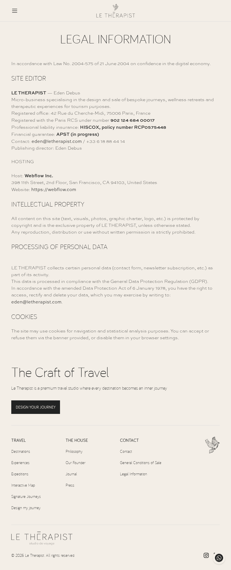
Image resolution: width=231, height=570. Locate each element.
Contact (126, 451)
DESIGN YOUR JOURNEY (35, 407)
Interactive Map (23, 485)
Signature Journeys (26, 496)
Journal (71, 473)
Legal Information (133, 473)
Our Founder (75, 462)
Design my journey (26, 507)
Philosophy (74, 451)
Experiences (20, 462)
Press (70, 485)
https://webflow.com (53, 189)
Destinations (20, 451)
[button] (14, 10)
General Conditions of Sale (140, 462)
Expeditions (19, 473)
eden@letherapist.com (57, 141)
